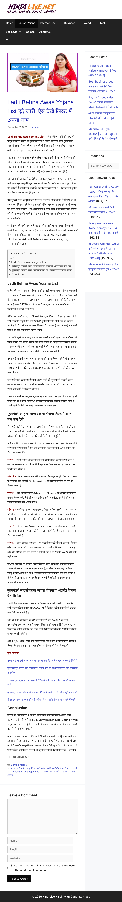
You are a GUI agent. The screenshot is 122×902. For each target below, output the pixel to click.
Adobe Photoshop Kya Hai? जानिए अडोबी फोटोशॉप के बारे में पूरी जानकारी (44, 768)
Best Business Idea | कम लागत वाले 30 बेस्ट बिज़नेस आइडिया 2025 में (101, 86)
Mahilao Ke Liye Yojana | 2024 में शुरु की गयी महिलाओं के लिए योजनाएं (102, 134)
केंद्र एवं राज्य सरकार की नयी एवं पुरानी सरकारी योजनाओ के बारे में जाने (41, 699)
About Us (45, 31)
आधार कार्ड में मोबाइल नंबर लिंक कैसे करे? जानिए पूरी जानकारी (101, 118)
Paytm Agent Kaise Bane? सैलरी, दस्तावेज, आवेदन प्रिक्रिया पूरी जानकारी (103, 102)
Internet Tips (47, 23)
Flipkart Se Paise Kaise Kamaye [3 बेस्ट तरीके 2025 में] (102, 70)
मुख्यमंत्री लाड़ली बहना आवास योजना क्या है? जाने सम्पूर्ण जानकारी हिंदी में (42, 660)
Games (30, 31)
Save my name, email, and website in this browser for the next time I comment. (43, 868)
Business (69, 23)
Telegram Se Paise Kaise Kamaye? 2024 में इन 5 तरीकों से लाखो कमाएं (103, 228)
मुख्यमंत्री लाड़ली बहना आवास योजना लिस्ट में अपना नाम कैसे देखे (41, 266)
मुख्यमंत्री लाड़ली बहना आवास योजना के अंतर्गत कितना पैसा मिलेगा (42, 270)
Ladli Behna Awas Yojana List (29, 262)
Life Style (11, 31)
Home (9, 23)
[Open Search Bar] (7, 40)
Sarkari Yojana (26, 23)
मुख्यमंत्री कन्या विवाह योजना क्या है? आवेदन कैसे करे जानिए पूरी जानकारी (42, 692)
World (87, 23)
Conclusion (18, 274)
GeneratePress (80, 896)
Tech (103, 23)
